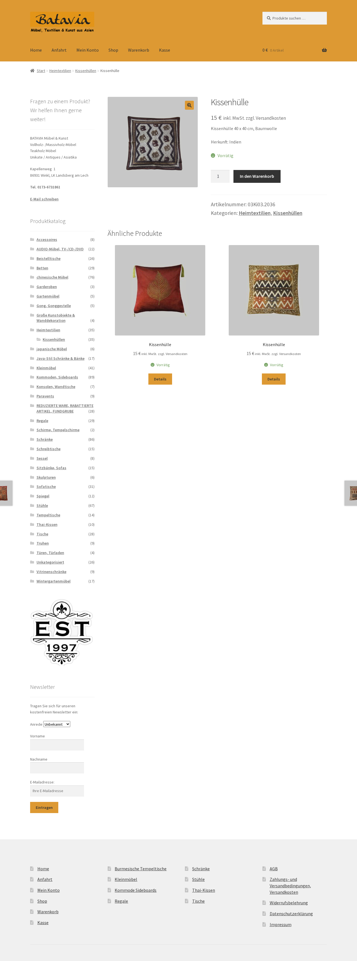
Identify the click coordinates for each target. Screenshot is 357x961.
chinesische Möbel (52, 277)
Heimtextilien (60, 70)
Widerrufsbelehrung (289, 902)
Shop (113, 50)
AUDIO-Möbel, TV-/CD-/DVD (60, 248)
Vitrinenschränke (51, 571)
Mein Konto (87, 50)
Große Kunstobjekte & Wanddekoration (56, 318)
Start (41, 70)
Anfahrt (59, 50)
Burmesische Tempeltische (141, 868)
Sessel (42, 458)
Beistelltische (49, 258)
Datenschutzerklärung (291, 913)
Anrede (36, 724)
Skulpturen (46, 477)
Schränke (45, 439)
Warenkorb (138, 50)
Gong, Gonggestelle (54, 305)
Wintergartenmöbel (54, 581)
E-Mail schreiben (44, 199)
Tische (42, 533)
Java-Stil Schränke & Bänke (61, 358)
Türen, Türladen (50, 552)
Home (36, 50)
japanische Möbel (52, 348)
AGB (274, 868)
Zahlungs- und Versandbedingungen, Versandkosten (290, 885)
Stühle (42, 505)
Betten (42, 267)
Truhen (43, 543)
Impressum (280, 924)
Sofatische (46, 486)
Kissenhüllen (85, 70)
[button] (189, 105)
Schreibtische (49, 448)
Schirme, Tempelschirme (58, 429)
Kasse (164, 50)
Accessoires (47, 239)
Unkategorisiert (50, 562)
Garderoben (47, 286)
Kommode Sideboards (135, 890)
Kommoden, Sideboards (57, 377)
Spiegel (43, 496)
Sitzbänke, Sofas (51, 467)
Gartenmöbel (48, 296)
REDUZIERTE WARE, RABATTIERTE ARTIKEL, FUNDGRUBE (65, 408)
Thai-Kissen (47, 524)
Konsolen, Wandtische (56, 386)
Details (160, 379)
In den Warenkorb (257, 176)
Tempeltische (48, 514)
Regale (42, 420)
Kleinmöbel (46, 367)
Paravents (45, 396)
